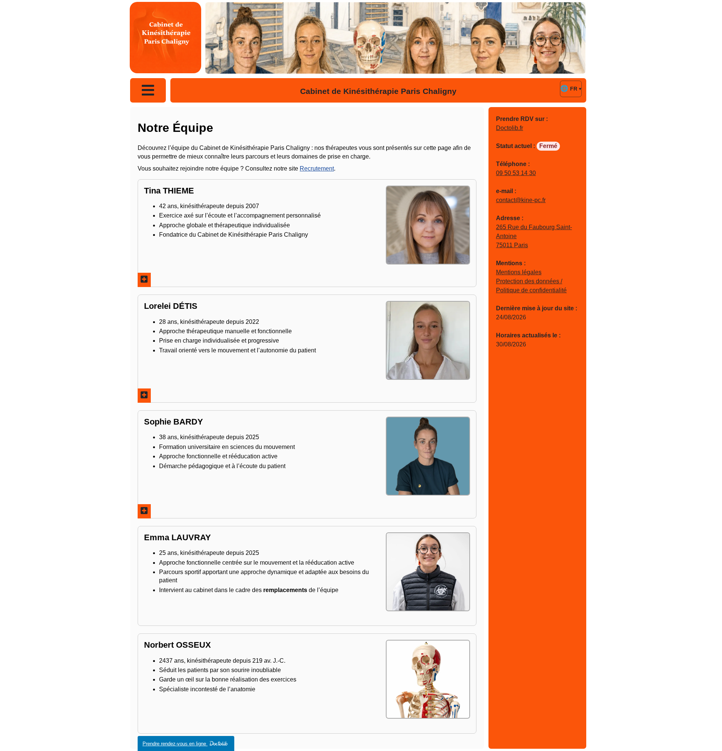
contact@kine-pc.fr (521, 200)
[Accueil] (165, 37)
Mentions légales (519, 272)
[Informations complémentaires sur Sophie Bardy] (144, 511)
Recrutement (317, 168)
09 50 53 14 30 (516, 173)
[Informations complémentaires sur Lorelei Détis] (144, 395)
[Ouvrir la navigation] (148, 90)
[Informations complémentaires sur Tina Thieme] (144, 280)
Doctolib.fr (509, 128)
